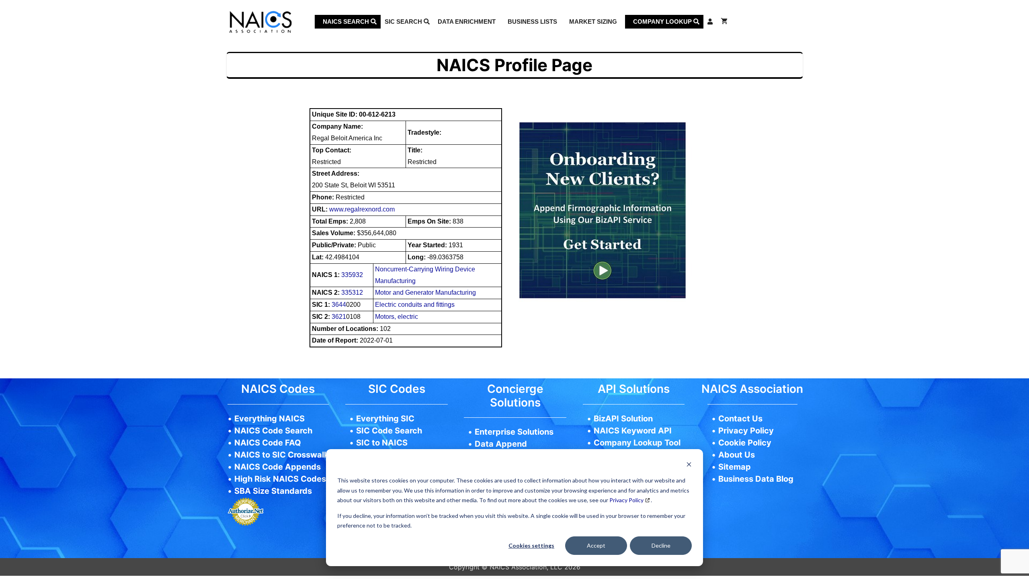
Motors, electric (396, 316)
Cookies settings (531, 545)
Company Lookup (663, 21)
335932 (352, 274)
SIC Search (404, 21)
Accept (596, 545)
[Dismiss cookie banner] (689, 465)
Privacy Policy (626, 500)
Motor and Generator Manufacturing (425, 292)
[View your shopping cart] (724, 22)
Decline (661, 545)
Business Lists (532, 21)
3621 (339, 316)
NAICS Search (347, 21)
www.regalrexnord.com (362, 209)
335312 (352, 292)
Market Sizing (593, 21)
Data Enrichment (467, 21)
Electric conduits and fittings (415, 304)
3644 (339, 304)
